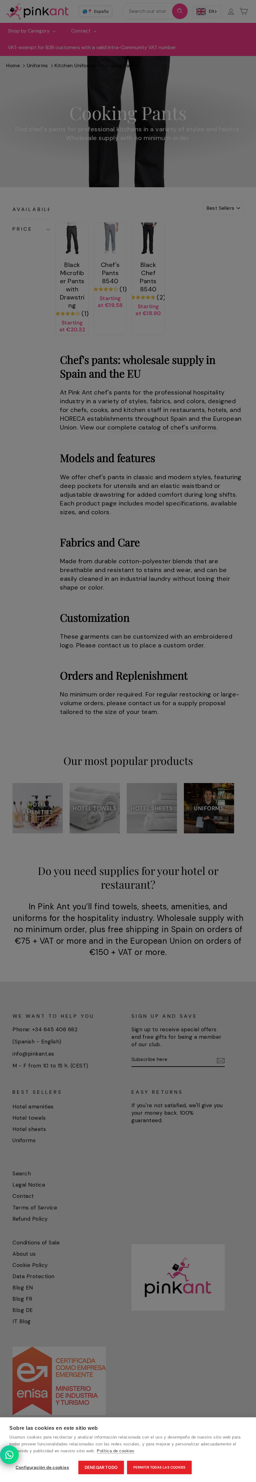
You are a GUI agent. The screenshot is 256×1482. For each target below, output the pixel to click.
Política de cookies (116, 1451)
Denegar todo (101, 1467)
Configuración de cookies (42, 1467)
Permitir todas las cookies (159, 1467)
